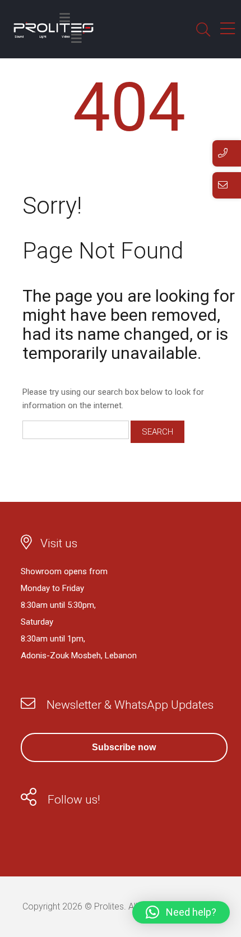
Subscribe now (124, 747)
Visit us (58, 543)
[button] (181, 912)
